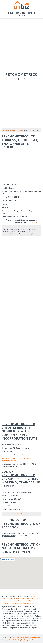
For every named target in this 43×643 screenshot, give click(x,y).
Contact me (33, 222)
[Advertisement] (16, 46)
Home (10, 13)
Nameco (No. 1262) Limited (26, 603)
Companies (20, 13)
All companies (7, 130)
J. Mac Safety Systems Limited (12, 601)
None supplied (18, 130)
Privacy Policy (7, 640)
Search (31, 13)
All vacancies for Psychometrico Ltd (15, 514)
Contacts (21, 16)
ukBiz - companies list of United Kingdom (26, 638)
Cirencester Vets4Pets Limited (30, 598)
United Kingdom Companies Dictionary (26, 640)
